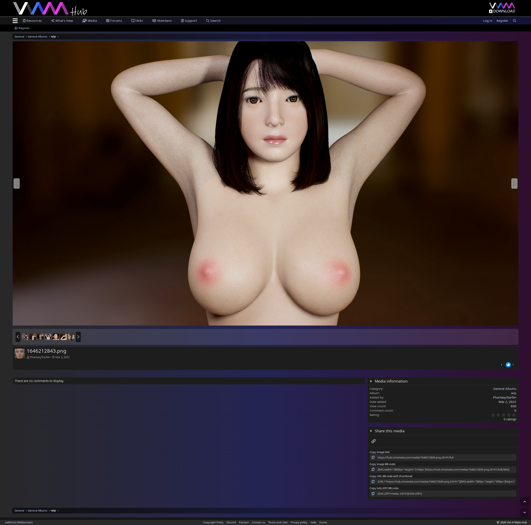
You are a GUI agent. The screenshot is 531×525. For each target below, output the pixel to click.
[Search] (514, 20)
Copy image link (379, 452)
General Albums (504, 388)
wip (513, 393)
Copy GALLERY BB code (384, 488)
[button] (18, 337)
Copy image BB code (382, 464)
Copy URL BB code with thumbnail (391, 476)
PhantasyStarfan (40, 357)
